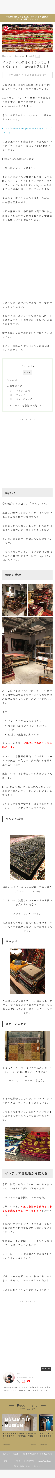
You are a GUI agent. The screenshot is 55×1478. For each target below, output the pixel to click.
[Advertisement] (27, 451)
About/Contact (44, 1461)
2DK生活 (31, 56)
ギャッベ (20, 394)
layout (13, 380)
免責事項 (30, 1461)
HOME (5, 1454)
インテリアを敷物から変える (26, 405)
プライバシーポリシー (13, 1461)
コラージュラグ (24, 398)
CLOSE (27, 372)
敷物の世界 (16, 385)
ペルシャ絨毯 (23, 390)
